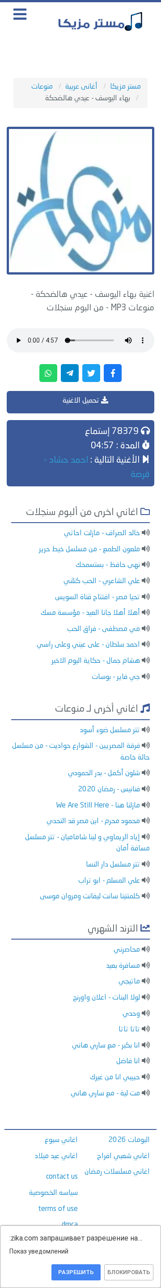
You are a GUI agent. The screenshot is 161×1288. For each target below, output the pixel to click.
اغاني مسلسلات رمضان (117, 1172)
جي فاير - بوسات (116, 677)
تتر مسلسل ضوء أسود (110, 730)
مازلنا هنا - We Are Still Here (98, 805)
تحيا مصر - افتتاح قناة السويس (97, 597)
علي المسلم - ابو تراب (109, 880)
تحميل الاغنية (82, 400)
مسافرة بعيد (123, 966)
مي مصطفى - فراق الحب (103, 629)
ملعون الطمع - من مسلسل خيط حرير (89, 549)
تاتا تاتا (129, 1029)
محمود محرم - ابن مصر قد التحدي (93, 821)
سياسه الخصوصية (53, 1193)
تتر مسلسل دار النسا (113, 864)
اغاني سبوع (61, 1140)
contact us (62, 1177)
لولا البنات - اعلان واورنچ (106, 997)
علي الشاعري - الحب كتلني (102, 581)
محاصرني (127, 949)
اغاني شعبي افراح (123, 1156)
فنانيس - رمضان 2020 (109, 789)
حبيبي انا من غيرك (115, 1077)
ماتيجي (129, 981)
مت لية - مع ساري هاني (105, 1093)
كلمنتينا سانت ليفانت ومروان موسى (90, 896)
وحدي (131, 1014)
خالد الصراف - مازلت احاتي (102, 533)
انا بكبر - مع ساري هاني (106, 1045)
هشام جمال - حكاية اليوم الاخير (95, 661)
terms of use (58, 1209)
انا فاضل (128, 1061)
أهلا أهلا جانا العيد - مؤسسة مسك (90, 613)
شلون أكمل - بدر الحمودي (104, 773)
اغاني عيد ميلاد (56, 1156)
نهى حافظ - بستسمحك (108, 565)
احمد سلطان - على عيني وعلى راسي (88, 644)
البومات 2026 (129, 1140)
